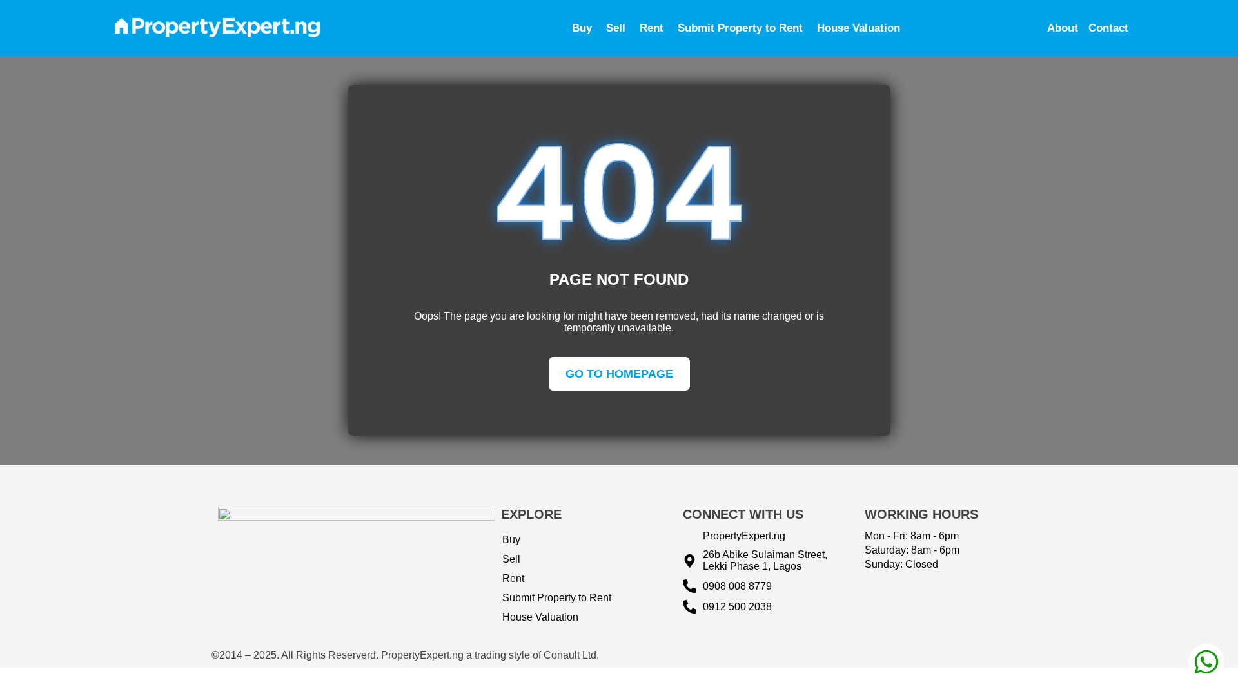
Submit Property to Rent (740, 28)
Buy (582, 28)
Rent (651, 28)
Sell (615, 28)
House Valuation (858, 28)
